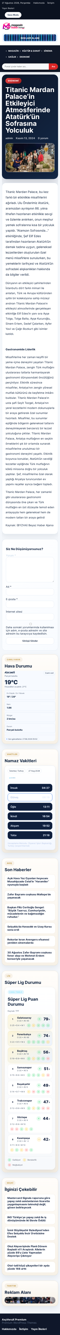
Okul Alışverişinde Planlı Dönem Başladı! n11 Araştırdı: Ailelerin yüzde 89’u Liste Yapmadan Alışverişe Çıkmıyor (27, 1251)
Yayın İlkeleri (8, 8)
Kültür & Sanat (31, 51)
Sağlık (12, 57)
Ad (8, 586)
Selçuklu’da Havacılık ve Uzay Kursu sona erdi (29, 928)
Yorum (11, 555)
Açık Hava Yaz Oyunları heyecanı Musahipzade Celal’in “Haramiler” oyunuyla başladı (28, 881)
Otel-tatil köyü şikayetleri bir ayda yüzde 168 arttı (28, 1267)
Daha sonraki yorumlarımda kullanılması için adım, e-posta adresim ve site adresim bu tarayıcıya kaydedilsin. (30, 630)
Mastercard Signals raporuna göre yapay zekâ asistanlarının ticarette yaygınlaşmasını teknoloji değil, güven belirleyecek (28, 1202)
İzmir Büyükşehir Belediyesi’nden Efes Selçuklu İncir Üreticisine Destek (28, 1233)
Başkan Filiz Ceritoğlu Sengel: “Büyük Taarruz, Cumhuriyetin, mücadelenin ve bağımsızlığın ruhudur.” (26, 912)
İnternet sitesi (14, 611)
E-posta (12, 599)
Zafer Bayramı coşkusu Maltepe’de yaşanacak (29, 896)
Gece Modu (13, 15)
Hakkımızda (38, 3)
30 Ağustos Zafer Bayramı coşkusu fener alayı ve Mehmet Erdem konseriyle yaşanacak (29, 955)
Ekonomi (25, 57)
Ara (53, 66)
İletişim (50, 3)
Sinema (48, 51)
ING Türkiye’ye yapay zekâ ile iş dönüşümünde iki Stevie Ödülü (26, 1219)
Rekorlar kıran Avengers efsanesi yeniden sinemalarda (28, 941)
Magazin (13, 51)
